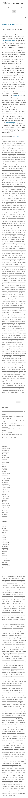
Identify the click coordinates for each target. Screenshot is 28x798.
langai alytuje (8, 189)
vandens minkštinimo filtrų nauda (9, 621)
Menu (14, 11)
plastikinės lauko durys (17, 284)
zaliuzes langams (14, 392)
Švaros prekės (5, 557)
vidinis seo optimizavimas (14, 702)
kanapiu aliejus (14, 786)
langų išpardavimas (11, 214)
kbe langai (18, 184)
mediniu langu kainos (12, 248)
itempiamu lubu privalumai (7, 743)
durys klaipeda (14, 171)
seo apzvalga (13, 724)
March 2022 (4, 461)
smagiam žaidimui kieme (14, 674)
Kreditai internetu (9, 777)
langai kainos (16, 193)
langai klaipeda (11, 195)
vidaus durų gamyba (6, 385)
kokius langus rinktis (6, 187)
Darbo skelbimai (8, 774)
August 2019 (4, 480)
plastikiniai (17, 285)
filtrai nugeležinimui (21, 580)
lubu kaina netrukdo (18, 743)
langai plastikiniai (11, 200)
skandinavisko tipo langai (7, 376)
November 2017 (5, 489)
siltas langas (22, 372)
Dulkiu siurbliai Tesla (20, 710)
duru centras (23, 166)
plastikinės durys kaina (7, 284)
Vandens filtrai (5, 564)
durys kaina (17, 170)
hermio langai (5, 182)
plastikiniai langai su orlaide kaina (11, 330)
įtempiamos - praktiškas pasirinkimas (9, 793)
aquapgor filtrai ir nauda (15, 638)
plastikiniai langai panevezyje (15, 319)
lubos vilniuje (16, 749)
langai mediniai (11, 196)
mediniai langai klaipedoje (10, 241)
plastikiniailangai (22, 337)
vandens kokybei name (7, 608)
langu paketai (5, 221)
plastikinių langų (18, 342)
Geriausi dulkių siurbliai (10, 710)
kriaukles (8, 724)
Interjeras (4, 537)
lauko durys (22, 227)
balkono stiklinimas (9, 150)
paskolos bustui (5, 759)
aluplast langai (22, 143)
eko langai (21, 173)
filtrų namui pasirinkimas (19, 596)
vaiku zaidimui (19, 734)
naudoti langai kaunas (20, 252)
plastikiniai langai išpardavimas (8, 298)
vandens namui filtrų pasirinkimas (10, 606)
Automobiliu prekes (11, 772)
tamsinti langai (16, 378)
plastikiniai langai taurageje (13, 332)
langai (21, 187)
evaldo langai (15, 175)
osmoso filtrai (4, 581)
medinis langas (8, 244)
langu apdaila (14, 207)
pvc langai (4, 367)
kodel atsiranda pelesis (11, 733)
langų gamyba (19, 211)
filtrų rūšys (13, 580)
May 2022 (4, 459)
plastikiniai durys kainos (7, 289)
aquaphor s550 (5, 654)
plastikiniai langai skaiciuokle (8, 328)
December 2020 (5, 473)
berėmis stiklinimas (18, 95)
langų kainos (14, 216)
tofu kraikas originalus (14, 756)
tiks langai (15, 380)
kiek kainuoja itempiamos (7, 747)
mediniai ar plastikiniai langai (11, 234)
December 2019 (5, 478)
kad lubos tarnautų (9, 788)
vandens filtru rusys (7, 642)
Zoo (3, 567)
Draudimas (4, 530)
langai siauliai (5, 203)
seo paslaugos (5, 761)
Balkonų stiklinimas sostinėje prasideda (12, 25)
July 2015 (4, 509)
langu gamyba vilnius (14, 212)
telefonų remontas (10, 663)
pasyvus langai (5, 278)
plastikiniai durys (21, 287)
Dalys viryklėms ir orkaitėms (13, 722)
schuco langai (12, 372)
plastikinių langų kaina (16, 351)
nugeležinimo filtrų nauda (7, 619)
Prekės (3, 553)
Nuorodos (16, 775)
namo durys (19, 250)
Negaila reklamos (5, 544)
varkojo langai (15, 383)
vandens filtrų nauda (14, 587)
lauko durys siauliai (9, 230)
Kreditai (20, 781)
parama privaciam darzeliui (15, 738)
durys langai (4, 173)
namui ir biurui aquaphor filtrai (11, 646)
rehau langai (17, 367)
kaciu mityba (22, 759)
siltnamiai (22, 749)
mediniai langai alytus (16, 236)
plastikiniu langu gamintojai (18, 346)
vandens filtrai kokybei (11, 599)
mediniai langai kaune (10, 239)
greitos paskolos (8, 784)
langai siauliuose (11, 203)
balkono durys (21, 147)
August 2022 (4, 457)
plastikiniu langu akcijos (7, 344)
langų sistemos (22, 223)
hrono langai (4, 184)
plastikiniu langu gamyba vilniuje (12, 349)
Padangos (4, 546)
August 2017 (4, 491)
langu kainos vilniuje (10, 218)
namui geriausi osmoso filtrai (18, 613)
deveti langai (14, 163)
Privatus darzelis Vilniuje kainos (8, 713)
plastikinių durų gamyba (13, 340)
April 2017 (4, 493)
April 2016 (4, 500)
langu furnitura (8, 209)
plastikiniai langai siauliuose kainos (14, 326)
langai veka (10, 205)
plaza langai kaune (9, 365)
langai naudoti (18, 196)
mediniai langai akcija (6, 236)
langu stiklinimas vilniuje (7, 227)
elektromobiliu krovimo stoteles (18, 758)
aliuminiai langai (11, 141)
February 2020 (5, 477)
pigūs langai (20, 280)
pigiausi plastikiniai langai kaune (11, 280)
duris (12, 166)
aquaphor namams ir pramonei (15, 635)
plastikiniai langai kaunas (7, 307)
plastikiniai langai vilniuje (11, 335)
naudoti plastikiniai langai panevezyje (17, 264)
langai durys (19, 189)
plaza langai (8, 364)
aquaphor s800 (15, 642)
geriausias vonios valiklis (16, 685)
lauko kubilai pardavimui (16, 662)
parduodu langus (15, 273)
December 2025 (5, 448)
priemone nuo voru (6, 662)
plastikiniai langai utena (13, 333)
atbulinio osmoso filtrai (10, 589)
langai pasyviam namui (20, 198)
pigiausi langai (12, 278)
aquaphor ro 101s (9, 656)
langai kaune (4, 195)
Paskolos (16, 781)
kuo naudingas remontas (20, 692)
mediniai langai (21, 234)
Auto (3, 525)
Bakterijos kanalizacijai (6, 766)
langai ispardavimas (17, 191)
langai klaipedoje (18, 195)
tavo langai (22, 378)
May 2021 (4, 468)
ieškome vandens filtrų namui (16, 603)
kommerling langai (15, 187)
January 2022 (4, 464)
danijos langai (8, 163)
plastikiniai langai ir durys (18, 296)
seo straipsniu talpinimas (7, 628)
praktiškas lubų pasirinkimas (20, 788)
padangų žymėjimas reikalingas (16, 688)
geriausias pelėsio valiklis (16, 669)
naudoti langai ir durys (10, 252)
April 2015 (4, 512)
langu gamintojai (16, 209)
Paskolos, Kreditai (9, 781)
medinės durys (15, 232)
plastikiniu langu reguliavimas (8, 360)
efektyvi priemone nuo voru (7, 695)
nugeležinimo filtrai (6, 660)
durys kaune (8, 171)
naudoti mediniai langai (13, 255)
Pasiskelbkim (5, 548)
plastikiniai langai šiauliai (11, 324)
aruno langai (7, 147)
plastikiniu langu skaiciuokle (12, 362)
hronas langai (23, 182)
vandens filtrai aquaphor (7, 631)
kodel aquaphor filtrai (13, 647)
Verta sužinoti (5, 565)
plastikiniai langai (16, 289)
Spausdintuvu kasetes (15, 770)
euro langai (8, 175)
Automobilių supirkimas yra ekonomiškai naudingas (13, 411)
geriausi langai (18, 179)
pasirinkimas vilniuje (10, 740)
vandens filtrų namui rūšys (7, 605)
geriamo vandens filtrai (18, 631)
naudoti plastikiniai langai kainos (9, 259)
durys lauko (10, 173)
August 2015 (4, 507)
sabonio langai (9, 371)
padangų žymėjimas (7, 578)
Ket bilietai (23, 774)
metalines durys (20, 248)
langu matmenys (5, 219)
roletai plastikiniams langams (16, 369)
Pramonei (4, 551)
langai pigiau (4, 200)
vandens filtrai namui (17, 597)
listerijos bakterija (20, 733)
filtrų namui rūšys (18, 610)
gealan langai (21, 177)
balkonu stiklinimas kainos (10, 155)
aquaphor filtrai (5, 629)
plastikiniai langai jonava (12, 300)
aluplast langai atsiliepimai (7, 145)
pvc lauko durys (10, 367)
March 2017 (4, 494)
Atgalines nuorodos (16, 766)
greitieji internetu (16, 784)
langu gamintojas (12, 211)
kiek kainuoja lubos (17, 747)
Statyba (3, 555)
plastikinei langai (13, 282)
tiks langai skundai (19, 381)
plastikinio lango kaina (7, 339)
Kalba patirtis (16, 139)
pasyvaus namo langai (20, 276)
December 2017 (5, 487)
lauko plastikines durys (19, 230)
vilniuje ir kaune (10, 791)
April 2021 (4, 469)
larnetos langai (16, 227)
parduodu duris (7, 273)
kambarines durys (12, 184)
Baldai (3, 526)
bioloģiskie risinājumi (6, 736)
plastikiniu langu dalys (7, 346)
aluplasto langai (17, 145)
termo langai (4, 380)
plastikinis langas (16, 339)
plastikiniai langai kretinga (7, 314)
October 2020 (5, 475)
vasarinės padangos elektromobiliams (10, 690)
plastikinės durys (21, 282)
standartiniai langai (17, 376)
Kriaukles (18, 772)
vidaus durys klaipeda (19, 387)
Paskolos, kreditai (13, 782)
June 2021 (4, 466)
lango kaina (7, 207)
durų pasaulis (17, 168)
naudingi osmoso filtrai (6, 594)
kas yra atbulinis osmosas (18, 590)
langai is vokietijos (9, 191)
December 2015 (5, 505)
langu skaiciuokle (5, 225)
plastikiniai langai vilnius (13, 337)
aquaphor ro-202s (5, 651)
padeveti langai (9, 271)
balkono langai (14, 148)
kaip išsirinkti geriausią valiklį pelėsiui (14, 672)
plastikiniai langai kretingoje (20, 314)
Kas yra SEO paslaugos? (7, 432)
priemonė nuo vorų (6, 667)
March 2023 (4, 455)
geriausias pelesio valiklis (11, 699)
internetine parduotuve (21, 576)
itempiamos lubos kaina (19, 745)
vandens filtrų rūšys (6, 612)
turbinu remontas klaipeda (18, 750)
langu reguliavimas (8, 223)
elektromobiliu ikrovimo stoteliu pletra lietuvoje (11, 686)
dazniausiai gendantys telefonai (19, 678)
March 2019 (4, 482)
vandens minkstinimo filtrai (18, 658)
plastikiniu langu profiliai (16, 358)
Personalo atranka (16, 774)
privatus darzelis (9, 742)
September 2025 (5, 450)
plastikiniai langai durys (7, 296)
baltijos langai (17, 161)
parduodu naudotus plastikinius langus (17, 275)
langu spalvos (13, 225)
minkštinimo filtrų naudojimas (13, 583)
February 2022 (5, 462)
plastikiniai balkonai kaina (11, 287)
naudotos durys (11, 268)
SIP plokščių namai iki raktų (16, 704)
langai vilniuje (16, 205)
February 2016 (5, 503)
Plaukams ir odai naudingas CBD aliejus (10, 437)
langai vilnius (23, 205)
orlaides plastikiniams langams (8, 269)
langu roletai (15, 223)
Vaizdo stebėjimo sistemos (14, 761)
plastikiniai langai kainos (10, 303)
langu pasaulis (17, 221)
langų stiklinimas (20, 225)
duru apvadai (17, 166)
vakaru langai (8, 383)
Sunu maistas (10, 775)
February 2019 (5, 484)
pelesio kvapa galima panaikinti (17, 660)
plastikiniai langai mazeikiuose (13, 317)
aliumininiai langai (19, 141)
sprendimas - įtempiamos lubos (9, 790)
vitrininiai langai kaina (17, 390)
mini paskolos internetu (14, 759)
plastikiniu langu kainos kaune (14, 353)
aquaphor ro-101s (20, 649)
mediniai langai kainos (12, 237)
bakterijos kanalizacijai (6, 727)
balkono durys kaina (6, 148)
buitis (8, 726)
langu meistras (13, 219)
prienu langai (17, 365)
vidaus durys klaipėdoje (7, 388)
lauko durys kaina (6, 228)
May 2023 (4, 453)
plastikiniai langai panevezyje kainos (10, 321)
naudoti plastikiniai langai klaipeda (9, 262)
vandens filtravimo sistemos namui (15, 601)
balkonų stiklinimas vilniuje (11, 157)
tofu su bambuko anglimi (14, 754)
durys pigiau (16, 173)
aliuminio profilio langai (13, 143)
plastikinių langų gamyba (7, 348)
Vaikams (4, 562)
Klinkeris (23, 766)
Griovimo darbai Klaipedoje (15, 765)
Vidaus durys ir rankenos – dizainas (9, 423)
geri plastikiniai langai (9, 179)
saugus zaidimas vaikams (17, 727)
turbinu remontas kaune (7, 750)
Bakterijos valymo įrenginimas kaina (12, 715)
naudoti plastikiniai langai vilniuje (9, 266)
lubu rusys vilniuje (9, 749)
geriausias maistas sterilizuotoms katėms (11, 679)
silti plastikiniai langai (11, 374)
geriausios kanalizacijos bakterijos (18, 736)
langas (3, 207)
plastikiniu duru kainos (10, 342)
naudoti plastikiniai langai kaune (15, 260)
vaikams (12, 726)
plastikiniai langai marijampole (8, 316)
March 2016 (4, 501)
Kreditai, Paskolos (5, 782)
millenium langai (5, 250)
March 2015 (4, 514)
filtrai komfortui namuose (7, 597)
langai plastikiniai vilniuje (20, 202)
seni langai (17, 372)
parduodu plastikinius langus (8, 276)
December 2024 (5, 452)
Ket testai (4, 775)
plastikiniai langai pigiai (12, 323)
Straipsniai (16, 777)
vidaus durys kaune (9, 387)
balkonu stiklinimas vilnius (14, 159)
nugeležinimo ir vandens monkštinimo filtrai (11, 622)
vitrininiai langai (8, 390)
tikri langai (10, 380)
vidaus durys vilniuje (17, 388)
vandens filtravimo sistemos (7, 596)
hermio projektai (12, 182)
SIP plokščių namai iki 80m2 (18, 706)
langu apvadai (20, 207)
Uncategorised (5, 560)
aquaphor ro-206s (6, 653)
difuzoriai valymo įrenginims (8, 711)
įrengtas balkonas (10, 122)
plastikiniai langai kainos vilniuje (14, 305)
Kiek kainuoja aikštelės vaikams (8, 708)
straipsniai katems (5, 752)
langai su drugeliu (20, 203)
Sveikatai (4, 558)
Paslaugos (4, 549)
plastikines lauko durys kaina (8, 285)
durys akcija (12, 170)
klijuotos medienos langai (19, 186)
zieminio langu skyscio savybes (8, 734)
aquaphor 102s (17, 656)
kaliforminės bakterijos (19, 711)
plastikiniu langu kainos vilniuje (12, 356)
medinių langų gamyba (15, 246)
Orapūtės (19, 752)
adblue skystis (5, 738)
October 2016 (5, 498)
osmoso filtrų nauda (12, 581)
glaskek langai (13, 180)
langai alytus (14, 189)
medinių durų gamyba (17, 244)
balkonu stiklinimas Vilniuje (9, 40)
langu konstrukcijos (19, 218)
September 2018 (5, 485)
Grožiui (3, 535)
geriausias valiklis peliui (19, 694)
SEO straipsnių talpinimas (14, 3)
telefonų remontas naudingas (18, 676)
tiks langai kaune (11, 381)
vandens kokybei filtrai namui (20, 605)
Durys (3, 532)
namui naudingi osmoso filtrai (8, 592)
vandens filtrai (13, 624)
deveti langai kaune (21, 163)
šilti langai (4, 374)
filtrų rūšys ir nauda (10, 585)
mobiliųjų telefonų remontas (13, 681)
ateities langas (14, 147)
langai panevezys (11, 198)
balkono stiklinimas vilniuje (14, 152)
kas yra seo (17, 663)
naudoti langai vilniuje (16, 253)
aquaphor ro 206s (8, 658)
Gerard (7, 768)
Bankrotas (12, 763)
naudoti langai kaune (6, 253)
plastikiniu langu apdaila (18, 344)
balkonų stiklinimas (12, 154)
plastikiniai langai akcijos (13, 291)
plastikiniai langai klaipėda (12, 310)
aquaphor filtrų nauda (21, 637)
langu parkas (11, 221)
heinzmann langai (20, 180)
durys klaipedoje (22, 171)
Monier (3, 768)
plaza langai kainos (15, 364)
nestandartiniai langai (20, 268)
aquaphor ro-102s (8, 644)
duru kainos (11, 168)
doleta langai (8, 166)
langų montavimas (21, 219)
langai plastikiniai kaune (9, 202)
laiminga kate (13, 752)
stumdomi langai (8, 378)
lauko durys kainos (14, 228)
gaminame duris (14, 177)
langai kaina (10, 193)
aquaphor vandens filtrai (18, 628)
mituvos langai (12, 250)
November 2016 (5, 496)
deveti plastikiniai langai (7, 164)
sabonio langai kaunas (18, 371)
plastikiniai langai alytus (12, 292)
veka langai (20, 383)
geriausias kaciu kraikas (7, 678)
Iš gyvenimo (4, 541)
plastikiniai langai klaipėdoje (15, 312)
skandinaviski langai (20, 374)
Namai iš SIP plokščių (16, 718)
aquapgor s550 (16, 644)
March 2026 (4, 446)
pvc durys (22, 365)
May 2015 (4, 510)
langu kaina (8, 216)
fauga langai (7, 177)
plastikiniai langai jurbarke (12, 301)
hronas (17, 182)
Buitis (3, 528)
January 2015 (4, 516)
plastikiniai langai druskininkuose (16, 294)
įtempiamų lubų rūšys (9, 795)
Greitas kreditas (18, 779)
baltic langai (10, 161)
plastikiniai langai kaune (18, 307)
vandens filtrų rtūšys (22, 606)
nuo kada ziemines (15, 729)
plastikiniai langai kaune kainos (8, 308)
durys (7, 170)
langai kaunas (22, 193)
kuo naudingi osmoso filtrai (17, 594)
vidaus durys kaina (15, 385)
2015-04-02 (16, 136)
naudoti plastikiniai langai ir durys (17, 257)
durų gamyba (5, 168)
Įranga (3, 539)
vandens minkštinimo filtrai (16, 617)
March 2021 (4, 471)
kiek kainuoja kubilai (14, 683)
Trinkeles (12, 768)
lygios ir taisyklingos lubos (20, 791)
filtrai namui (4, 615)
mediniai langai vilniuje (13, 243)
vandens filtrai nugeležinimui (19, 619)
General (3, 533)
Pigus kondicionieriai (18, 768)
